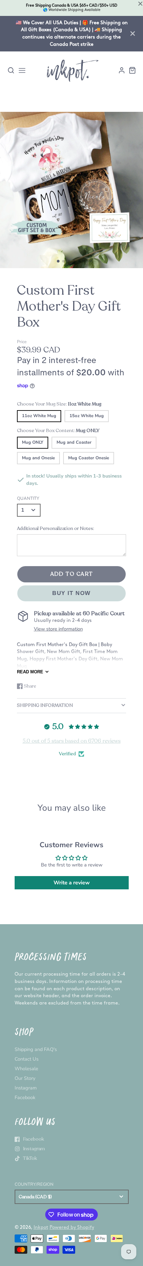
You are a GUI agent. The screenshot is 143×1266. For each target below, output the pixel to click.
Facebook (25, 1097)
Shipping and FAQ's (36, 1049)
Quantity (28, 498)
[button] (58, 261)
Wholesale (26, 1068)
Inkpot (41, 1227)
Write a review (72, 882)
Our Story (25, 1078)
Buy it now (71, 593)
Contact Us (27, 1059)
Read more (30, 671)
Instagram (26, 1087)
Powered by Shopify (72, 1227)
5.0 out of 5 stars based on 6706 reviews (72, 741)
